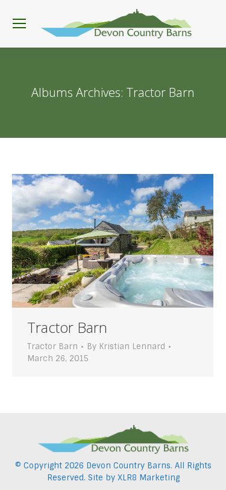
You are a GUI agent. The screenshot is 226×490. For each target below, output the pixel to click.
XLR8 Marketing (149, 478)
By (126, 346)
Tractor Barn (67, 327)
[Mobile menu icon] (19, 23)
